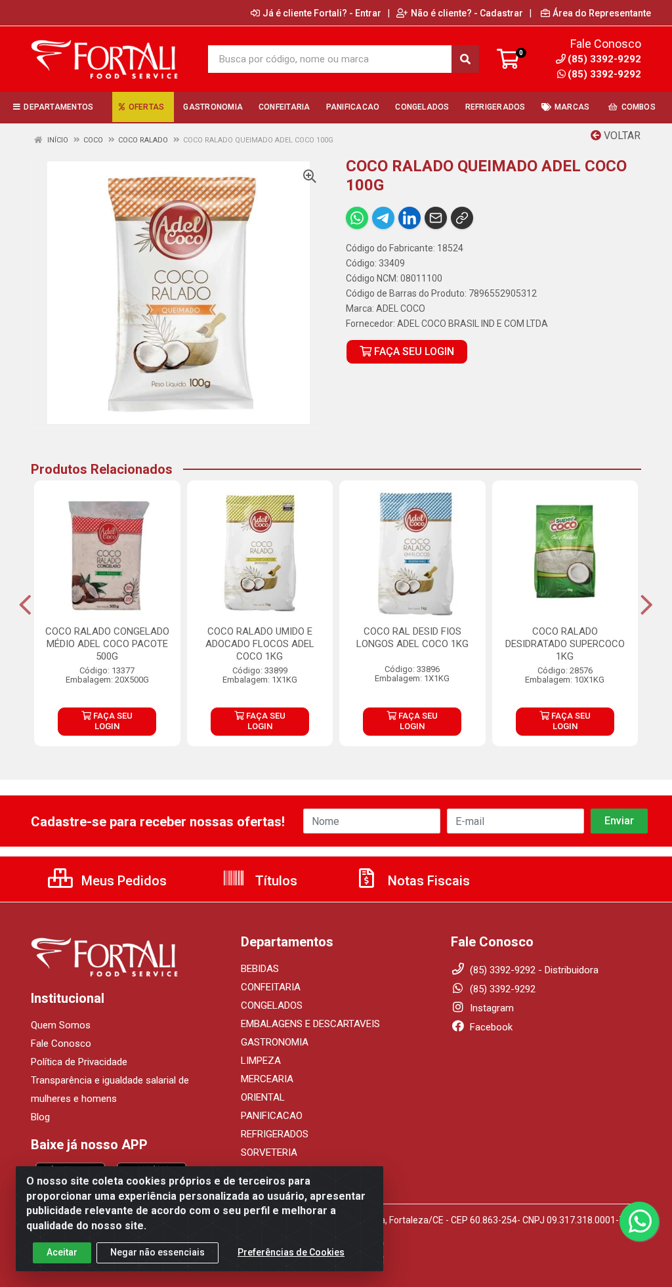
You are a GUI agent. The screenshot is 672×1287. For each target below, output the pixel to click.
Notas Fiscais (427, 881)
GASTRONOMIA (274, 1042)
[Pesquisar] (465, 59)
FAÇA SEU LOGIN (412, 351)
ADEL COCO (400, 308)
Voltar (620, 135)
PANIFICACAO (272, 1116)
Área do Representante (602, 13)
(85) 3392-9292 (604, 74)
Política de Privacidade (79, 1062)
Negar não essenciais (157, 1252)
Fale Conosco (61, 1043)
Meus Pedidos (122, 881)
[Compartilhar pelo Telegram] (383, 218)
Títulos (274, 881)
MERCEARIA (267, 1079)
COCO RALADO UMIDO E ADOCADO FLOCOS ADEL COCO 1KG (259, 643)
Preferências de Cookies (291, 1252)
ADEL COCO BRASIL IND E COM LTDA (472, 323)
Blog (40, 1117)
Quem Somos (61, 1025)
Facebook (490, 1027)
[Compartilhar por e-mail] (436, 218)
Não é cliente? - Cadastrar (467, 13)
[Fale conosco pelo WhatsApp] (639, 1221)
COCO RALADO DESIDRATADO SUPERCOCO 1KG (565, 643)
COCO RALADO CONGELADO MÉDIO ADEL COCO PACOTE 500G (107, 643)
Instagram (490, 1008)
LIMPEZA (261, 1060)
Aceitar (62, 1252)
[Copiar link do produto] (462, 218)
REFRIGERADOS (274, 1134)
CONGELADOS (272, 1005)
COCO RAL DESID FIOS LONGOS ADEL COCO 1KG (412, 637)
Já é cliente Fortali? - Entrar (321, 13)
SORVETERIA (269, 1152)
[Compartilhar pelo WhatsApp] (357, 218)
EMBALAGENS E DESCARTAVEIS (310, 1024)
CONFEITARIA (271, 987)
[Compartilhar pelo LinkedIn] (409, 218)
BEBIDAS (260, 969)
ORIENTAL (263, 1097)
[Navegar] (25, 605)
